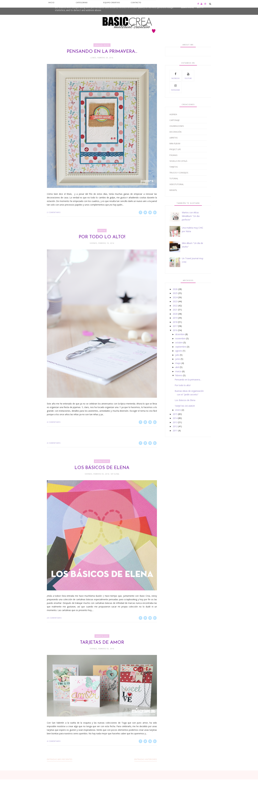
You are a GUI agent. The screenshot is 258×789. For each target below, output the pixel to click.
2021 (175, 309)
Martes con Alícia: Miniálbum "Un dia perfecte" (190, 216)
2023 (175, 301)
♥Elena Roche (102, 461)
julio (177, 354)
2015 (175, 414)
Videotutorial (176, 184)
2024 (175, 297)
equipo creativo (111, 2)
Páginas (173, 155)
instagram (175, 90)
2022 (175, 305)
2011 (175, 430)
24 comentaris (54, 618)
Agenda (173, 114)
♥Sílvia (102, 230)
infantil (173, 190)
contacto (136, 2)
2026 (175, 289)
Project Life (175, 149)
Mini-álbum (174, 143)
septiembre (180, 346)
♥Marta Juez (102, 636)
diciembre (180, 334)
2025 (175, 293)
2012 (175, 426)
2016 (175, 330)
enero (178, 409)
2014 (175, 418)
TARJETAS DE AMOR (102, 642)
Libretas (173, 137)
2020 (175, 313)
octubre (179, 342)
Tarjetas (173, 166)
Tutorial (173, 178)
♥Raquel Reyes (102, 45)
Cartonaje (174, 120)
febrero (178, 375)
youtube (188, 78)
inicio (51, 2)
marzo (178, 371)
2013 (175, 422)
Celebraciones (176, 126)
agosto (178, 350)
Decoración (175, 131)
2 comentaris (53, 212)
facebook (175, 78)
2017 (175, 326)
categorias (81, 2)
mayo (178, 363)
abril (177, 367)
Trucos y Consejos (178, 172)
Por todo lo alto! (102, 237)
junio (177, 359)
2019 (175, 317)
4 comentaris (53, 422)
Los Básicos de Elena (102, 468)
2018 (175, 322)
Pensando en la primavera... (102, 51)
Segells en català (178, 161)
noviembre (180, 338)
